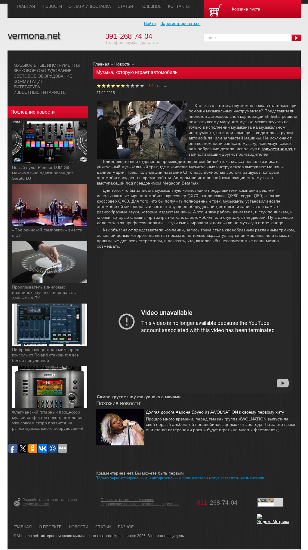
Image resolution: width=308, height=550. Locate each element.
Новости (122, 64)
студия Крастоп (36, 504)
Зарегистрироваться (181, 23)
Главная (101, 64)
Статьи (103, 527)
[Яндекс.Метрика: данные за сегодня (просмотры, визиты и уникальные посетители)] (273, 519)
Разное (126, 527)
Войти (150, 23)
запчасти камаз (277, 148)
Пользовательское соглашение (127, 500)
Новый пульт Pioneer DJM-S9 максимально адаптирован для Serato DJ (43, 173)
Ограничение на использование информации (140, 504)
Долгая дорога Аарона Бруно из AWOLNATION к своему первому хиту (215, 412)
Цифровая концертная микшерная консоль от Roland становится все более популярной (46, 355)
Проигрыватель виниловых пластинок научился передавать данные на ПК (44, 292)
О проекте (50, 527)
